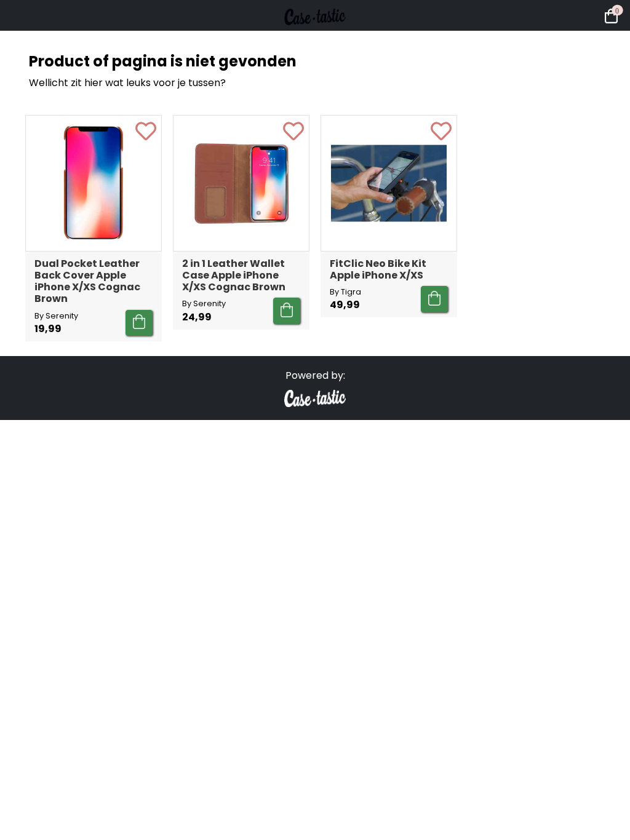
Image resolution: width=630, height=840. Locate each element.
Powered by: (315, 375)
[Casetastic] (315, 37)
